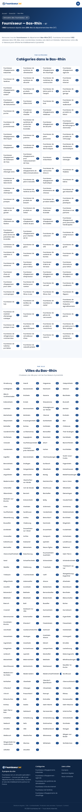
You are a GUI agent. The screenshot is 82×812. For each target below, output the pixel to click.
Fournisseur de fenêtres (44, 790)
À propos (65, 770)
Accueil (4, 13)
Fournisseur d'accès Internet (46, 787)
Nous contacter (67, 777)
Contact (65, 806)
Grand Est (12, 13)
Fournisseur (13, 3)
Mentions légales (68, 773)
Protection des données (48, 806)
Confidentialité (34, 806)
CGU (27, 806)
